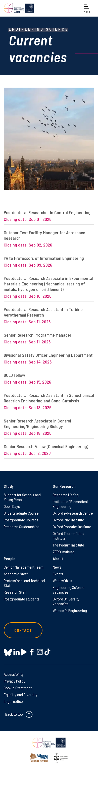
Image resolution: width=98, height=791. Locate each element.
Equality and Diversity (20, 694)
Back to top (14, 714)
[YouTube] (24, 652)
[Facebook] (31, 652)
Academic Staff (16, 573)
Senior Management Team (23, 567)
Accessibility (14, 674)
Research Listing (66, 494)
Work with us (62, 580)
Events (58, 573)
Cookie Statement (18, 687)
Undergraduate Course (21, 513)
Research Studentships (21, 526)
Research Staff (15, 592)
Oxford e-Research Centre (73, 513)
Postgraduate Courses (21, 519)
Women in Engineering (70, 610)
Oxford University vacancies (66, 601)
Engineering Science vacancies (68, 589)
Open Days (12, 506)
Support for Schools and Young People (22, 497)
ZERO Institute (63, 551)
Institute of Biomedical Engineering (70, 504)
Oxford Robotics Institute (72, 526)
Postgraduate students (21, 598)
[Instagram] (39, 652)
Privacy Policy (14, 681)
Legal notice (13, 701)
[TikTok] (47, 652)
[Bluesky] (8, 652)
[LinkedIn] (16, 652)
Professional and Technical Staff (24, 583)
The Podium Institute (68, 544)
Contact (23, 630)
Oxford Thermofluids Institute (68, 535)
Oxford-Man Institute (68, 519)
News (57, 567)
